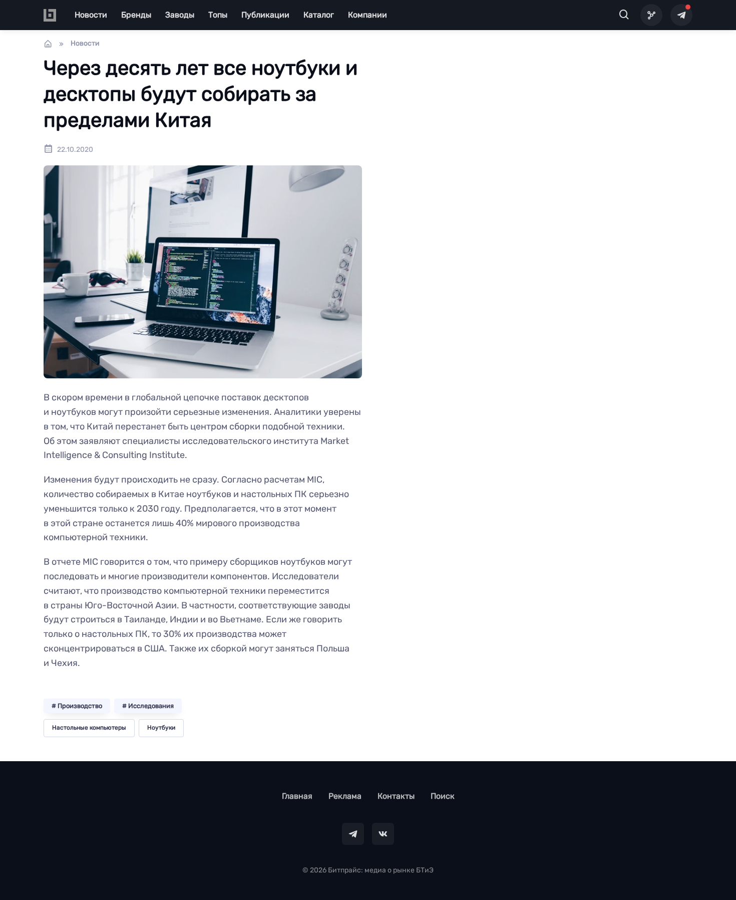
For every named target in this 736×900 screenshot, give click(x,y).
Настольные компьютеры (89, 727)
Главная (297, 796)
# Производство (77, 706)
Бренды (136, 15)
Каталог (318, 15)
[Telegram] (681, 15)
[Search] (624, 15)
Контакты (396, 796)
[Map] (651, 15)
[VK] (383, 834)
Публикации (265, 15)
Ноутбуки (161, 727)
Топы (217, 15)
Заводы (179, 15)
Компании (367, 15)
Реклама (344, 796)
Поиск (443, 796)
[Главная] (48, 43)
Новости (91, 15)
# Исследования (148, 706)
